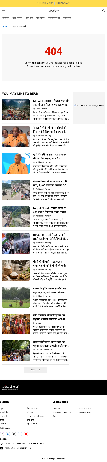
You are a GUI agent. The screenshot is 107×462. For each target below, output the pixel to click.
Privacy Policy (85, 409)
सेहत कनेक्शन (32, 424)
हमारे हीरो (29, 18)
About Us (56, 409)
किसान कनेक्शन (32, 409)
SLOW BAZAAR (63, 3)
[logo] (54, 11)
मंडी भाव (3, 424)
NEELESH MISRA (45, 3)
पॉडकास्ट (30, 412)
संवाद (2, 420)
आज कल (5, 18)
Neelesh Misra (85, 412)
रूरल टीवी (67, 18)
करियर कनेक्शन (54, 18)
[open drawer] (3, 10)
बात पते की (40, 18)
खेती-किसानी (17, 18)
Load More (35, 370)
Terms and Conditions (61, 412)
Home (4, 26)
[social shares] (2, 434)
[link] (35, 110)
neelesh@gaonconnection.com (18, 448)
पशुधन (2, 409)
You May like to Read (20, 94)
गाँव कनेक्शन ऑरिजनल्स (35, 416)
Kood (54, 416)
